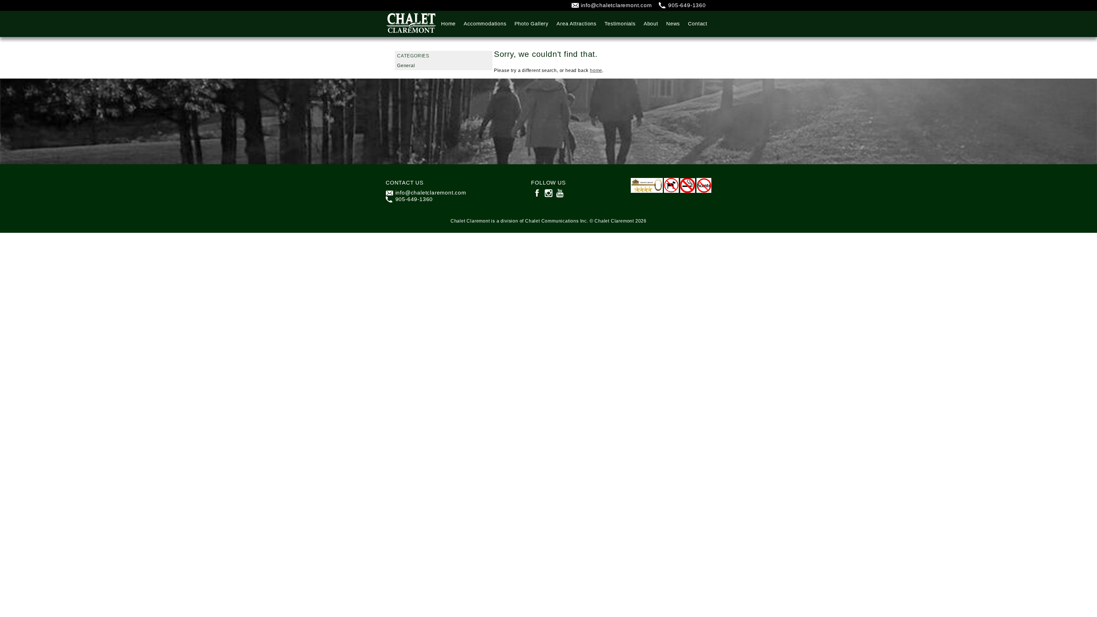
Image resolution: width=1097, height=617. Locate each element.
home (596, 70)
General (406, 65)
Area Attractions (576, 24)
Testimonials (620, 24)
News (673, 24)
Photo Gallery (531, 24)
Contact (697, 24)
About (651, 24)
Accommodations (485, 24)
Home (448, 24)
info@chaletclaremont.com (616, 5)
